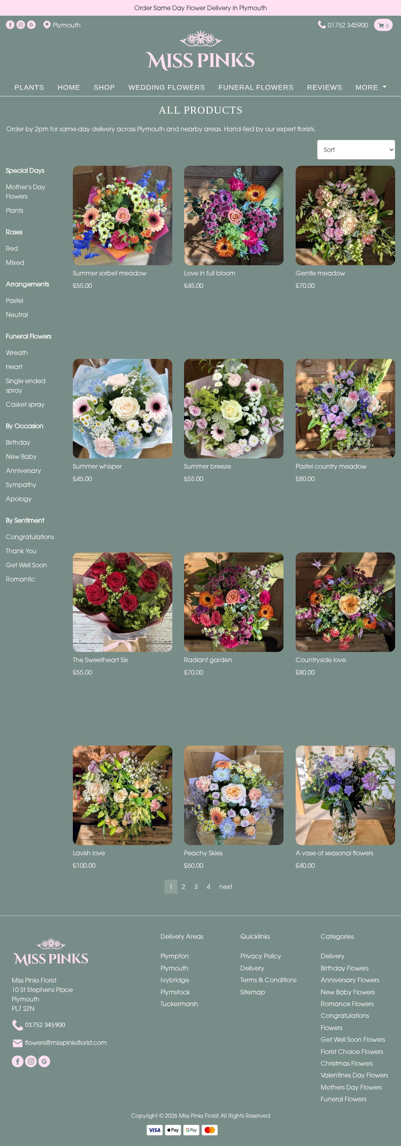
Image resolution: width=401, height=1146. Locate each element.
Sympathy (21, 485)
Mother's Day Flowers (25, 191)
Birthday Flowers (344, 968)
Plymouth (174, 968)
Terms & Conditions (268, 980)
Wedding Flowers (166, 87)
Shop (104, 87)
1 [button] (171, 887)
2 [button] (183, 887)
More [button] (368, 87)
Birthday (18, 442)
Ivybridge (175, 980)
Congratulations (30, 537)
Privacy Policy (260, 956)
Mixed (15, 262)
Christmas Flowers (347, 1063)
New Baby (21, 456)
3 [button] (196, 887)
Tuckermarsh (179, 1004)
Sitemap (252, 992)
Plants (29, 87)
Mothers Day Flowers (351, 1087)
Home (69, 87)
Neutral (17, 315)
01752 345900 (348, 25)
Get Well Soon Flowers (353, 1039)
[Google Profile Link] (31, 25)
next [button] (225, 887)
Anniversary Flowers (350, 980)
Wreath (17, 353)
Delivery (252, 968)
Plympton (175, 956)
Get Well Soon (26, 565)
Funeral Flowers (256, 87)
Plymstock (175, 992)
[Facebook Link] (10, 25)
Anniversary (23, 470)
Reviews (324, 87)
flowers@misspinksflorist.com (66, 1043)
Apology (19, 499)
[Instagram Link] (20, 25)
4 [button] (208, 887)
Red (12, 248)
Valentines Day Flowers (354, 1075)
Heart (14, 367)
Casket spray (25, 404)
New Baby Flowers (348, 992)
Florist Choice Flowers (352, 1051)
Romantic (20, 579)
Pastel (14, 300)
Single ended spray (25, 385)
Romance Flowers (347, 1004)
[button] (201, 938)
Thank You (21, 551)
